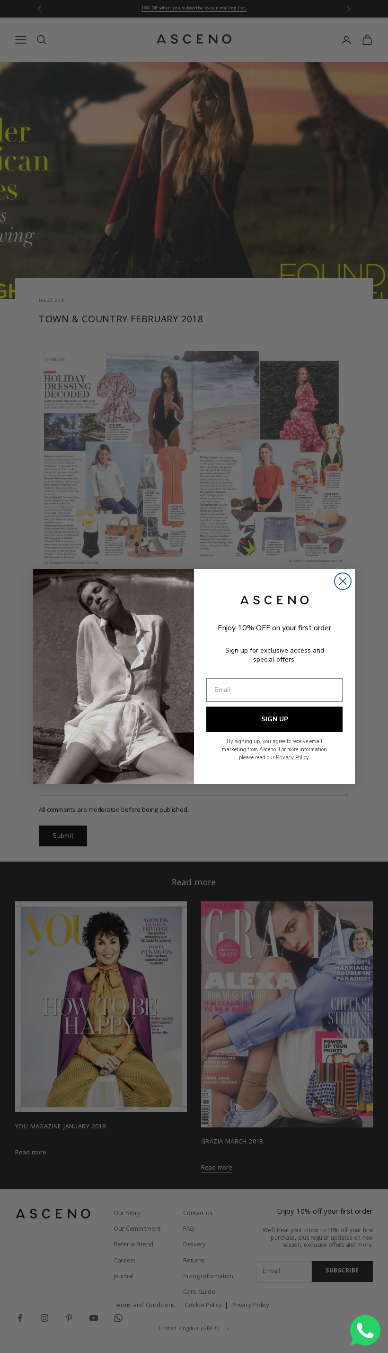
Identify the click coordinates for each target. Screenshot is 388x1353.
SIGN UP (274, 719)
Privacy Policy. (293, 757)
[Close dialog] (343, 581)
